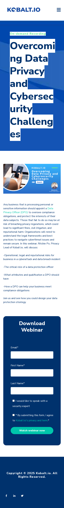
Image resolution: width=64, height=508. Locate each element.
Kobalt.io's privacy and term (32, 420)
